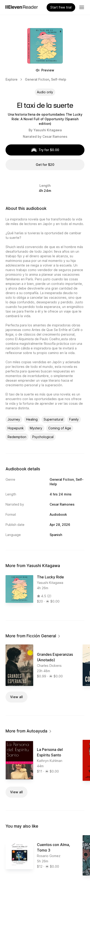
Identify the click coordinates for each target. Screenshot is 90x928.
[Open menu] (81, 7)
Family (74, 419)
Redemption (17, 437)
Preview (47, 70)
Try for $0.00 (49, 150)
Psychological (43, 437)
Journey (14, 419)
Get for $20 (45, 165)
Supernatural (53, 419)
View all (16, 697)
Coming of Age (59, 428)
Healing (32, 419)
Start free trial (61, 7)
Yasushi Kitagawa (47, 130)
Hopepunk (16, 428)
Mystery (36, 428)
